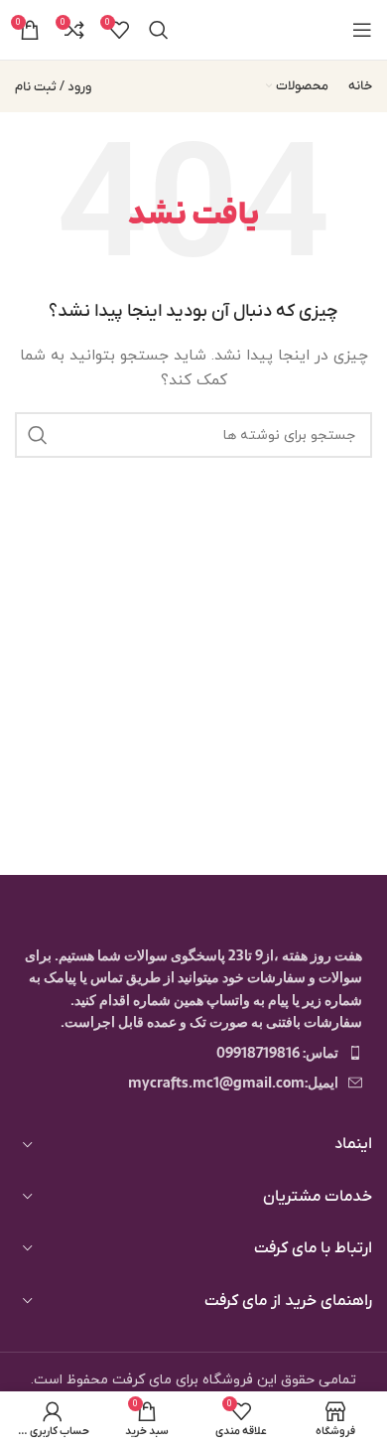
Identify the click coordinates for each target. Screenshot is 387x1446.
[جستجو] (159, 30)
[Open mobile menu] (362, 30)
